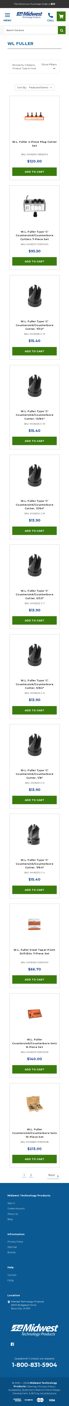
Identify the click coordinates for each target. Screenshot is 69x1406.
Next (52, 1175)
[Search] (62, 30)
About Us (12, 1213)
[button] (35, 67)
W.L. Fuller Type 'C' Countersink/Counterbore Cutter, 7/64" (34, 863)
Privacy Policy (15, 1241)
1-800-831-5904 (34, 1364)
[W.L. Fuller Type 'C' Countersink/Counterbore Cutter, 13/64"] (34, 390)
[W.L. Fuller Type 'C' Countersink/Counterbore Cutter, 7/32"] (34, 300)
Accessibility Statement (21, 1389)
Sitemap (12, 1246)
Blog (10, 1219)
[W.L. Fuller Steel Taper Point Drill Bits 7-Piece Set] (34, 928)
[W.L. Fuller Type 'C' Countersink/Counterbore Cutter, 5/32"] (34, 569)
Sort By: (22, 87)
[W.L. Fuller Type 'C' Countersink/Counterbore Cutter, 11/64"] (34, 479)
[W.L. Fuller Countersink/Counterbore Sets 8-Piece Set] (34, 1018)
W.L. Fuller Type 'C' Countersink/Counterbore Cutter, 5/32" (34, 594)
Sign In (11, 1203)
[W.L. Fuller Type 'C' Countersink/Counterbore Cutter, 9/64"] (34, 659)
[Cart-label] (61, 16)
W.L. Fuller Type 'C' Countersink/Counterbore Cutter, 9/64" (34, 684)
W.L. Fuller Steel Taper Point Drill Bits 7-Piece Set (34, 951)
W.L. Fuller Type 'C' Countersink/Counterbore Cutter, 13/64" (34, 415)
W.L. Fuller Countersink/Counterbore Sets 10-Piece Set (34, 1133)
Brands (11, 1252)
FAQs (10, 1280)
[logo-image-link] (29, 14)
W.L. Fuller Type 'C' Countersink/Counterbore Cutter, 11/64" (34, 504)
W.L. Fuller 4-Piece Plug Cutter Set (34, 143)
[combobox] (30, 30)
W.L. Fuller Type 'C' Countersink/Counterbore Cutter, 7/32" (34, 325)
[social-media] (12, 1345)
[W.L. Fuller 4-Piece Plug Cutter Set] (34, 120)
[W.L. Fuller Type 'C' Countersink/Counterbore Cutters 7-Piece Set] (34, 210)
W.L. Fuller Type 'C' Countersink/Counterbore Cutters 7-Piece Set (34, 235)
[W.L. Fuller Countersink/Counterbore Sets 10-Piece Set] (34, 1108)
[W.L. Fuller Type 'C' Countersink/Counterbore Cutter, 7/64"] (34, 838)
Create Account (16, 1208)
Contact (11, 1274)
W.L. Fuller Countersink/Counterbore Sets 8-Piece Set (34, 1043)
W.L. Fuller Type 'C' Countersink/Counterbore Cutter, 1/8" (34, 774)
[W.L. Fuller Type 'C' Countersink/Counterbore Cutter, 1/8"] (34, 749)
